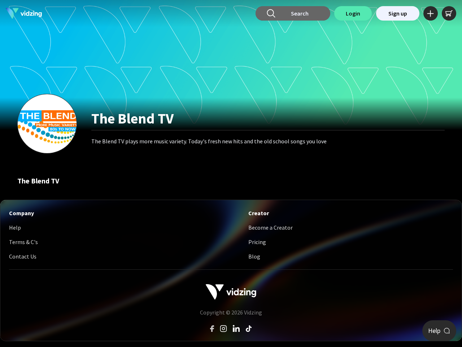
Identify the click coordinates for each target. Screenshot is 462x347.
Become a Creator (270, 227)
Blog (254, 256)
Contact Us (22, 256)
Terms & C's (23, 242)
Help (15, 227)
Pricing (257, 242)
